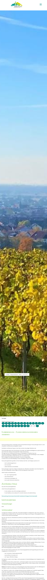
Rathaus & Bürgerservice (14, 374)
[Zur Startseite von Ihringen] (17, 4)
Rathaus (20, 374)
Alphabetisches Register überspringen (8, 421)
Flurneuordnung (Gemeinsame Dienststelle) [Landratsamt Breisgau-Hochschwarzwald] (19, 496)
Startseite (7, 374)
